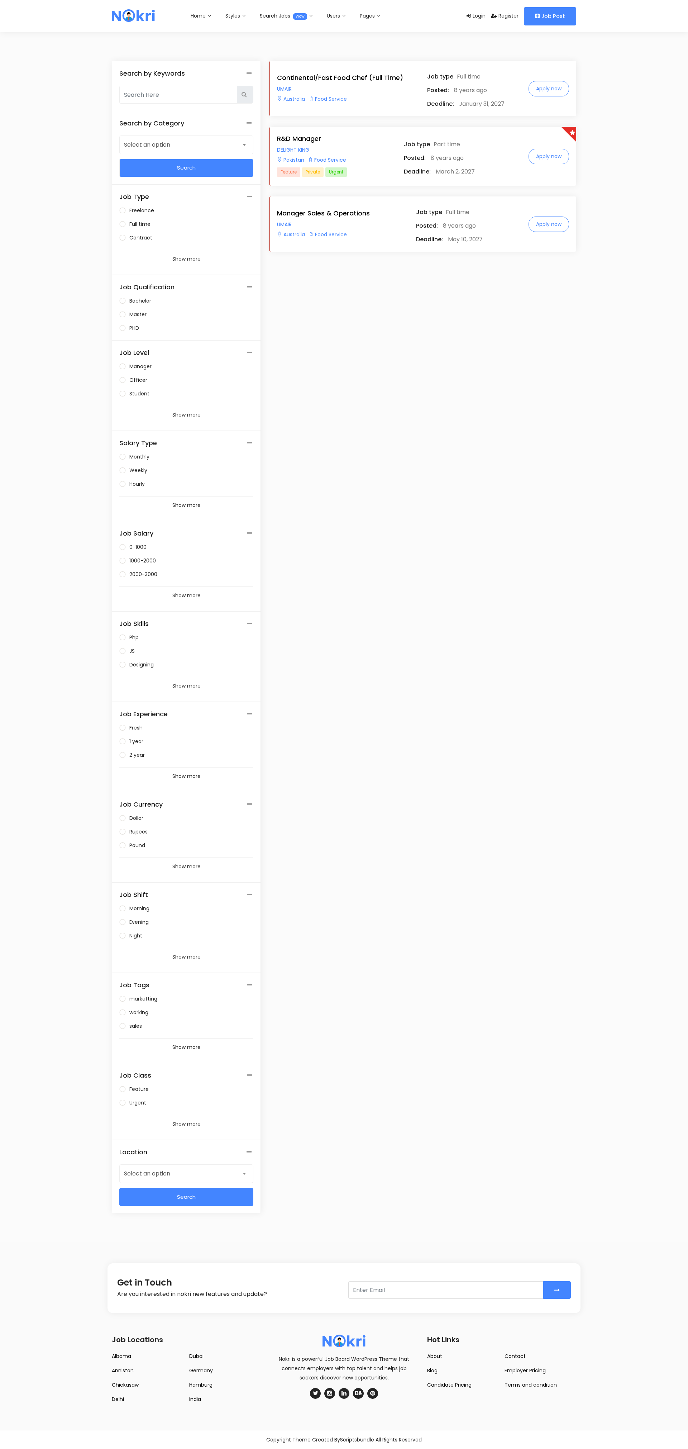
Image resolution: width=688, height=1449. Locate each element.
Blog (432, 1370)
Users (334, 15)
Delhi (118, 1399)
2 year (137, 755)
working (138, 1012)
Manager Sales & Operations (323, 213)
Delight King (293, 149)
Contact (515, 1356)
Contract (140, 237)
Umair (284, 88)
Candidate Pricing (449, 1384)
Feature (139, 1089)
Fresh (136, 727)
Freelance (141, 210)
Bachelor (140, 300)
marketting (143, 998)
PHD (134, 328)
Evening (139, 922)
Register (508, 15)
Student (139, 393)
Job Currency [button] (141, 804)
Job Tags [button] (134, 984)
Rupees (138, 831)
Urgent (137, 1102)
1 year (136, 741)
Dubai (196, 1356)
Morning (139, 908)
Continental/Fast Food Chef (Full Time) (340, 77)
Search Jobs (282, 15)
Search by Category (151, 123)
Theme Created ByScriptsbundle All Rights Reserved (357, 1439)
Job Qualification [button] (147, 286)
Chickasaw (125, 1384)
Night (135, 935)
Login (479, 15)
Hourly (137, 484)
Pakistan (293, 159)
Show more (186, 258)
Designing (141, 664)
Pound (137, 845)
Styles (233, 15)
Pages (368, 15)
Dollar (136, 818)
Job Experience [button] (143, 713)
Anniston (123, 1370)
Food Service (331, 99)
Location (133, 1152)
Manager (140, 366)
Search (186, 1197)
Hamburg (200, 1384)
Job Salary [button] (136, 533)
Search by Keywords (152, 73)
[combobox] (186, 144)
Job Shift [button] (133, 894)
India (195, 1399)
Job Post (553, 16)
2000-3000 (143, 574)
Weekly (138, 470)
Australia (294, 99)
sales (135, 1026)
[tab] (186, 197)
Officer (138, 380)
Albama (121, 1356)
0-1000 (138, 547)
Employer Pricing (525, 1370)
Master (138, 314)
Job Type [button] (134, 196)
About (434, 1356)
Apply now (549, 88)
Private (313, 172)
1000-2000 (142, 560)
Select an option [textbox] (147, 145)
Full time (139, 224)
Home (199, 15)
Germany (201, 1370)
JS (132, 651)
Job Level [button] (134, 352)
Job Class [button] (135, 1075)
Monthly (139, 456)
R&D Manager (299, 138)
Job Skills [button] (134, 623)
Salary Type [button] (138, 442)
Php (134, 637)
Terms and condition (531, 1384)
